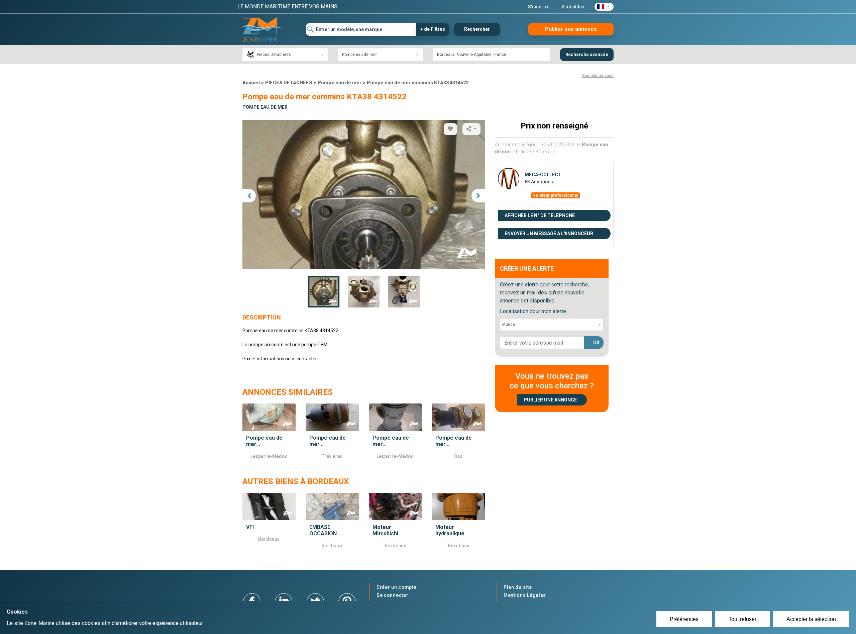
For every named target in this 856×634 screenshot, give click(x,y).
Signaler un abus (598, 75)
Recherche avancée (586, 54)
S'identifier (573, 6)
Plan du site (518, 587)
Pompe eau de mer (339, 82)
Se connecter (392, 595)
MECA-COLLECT (543, 174)
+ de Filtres (432, 29)
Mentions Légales (525, 595)
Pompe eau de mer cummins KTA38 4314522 (417, 82)
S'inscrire (538, 6)
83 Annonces (539, 181)
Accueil (251, 82)
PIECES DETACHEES (288, 82)
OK (596, 342)
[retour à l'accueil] (261, 29)
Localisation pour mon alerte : (534, 311)
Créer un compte (397, 587)
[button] (604, 7)
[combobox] (285, 54)
